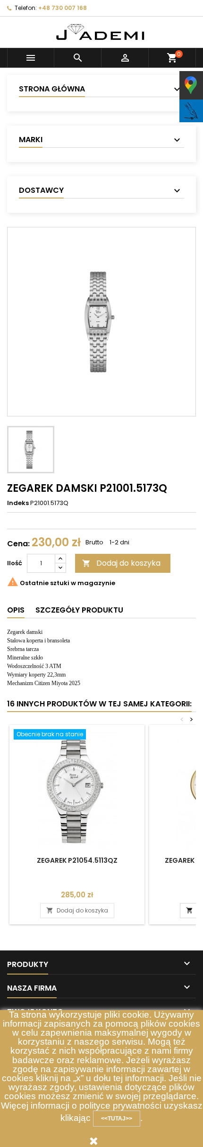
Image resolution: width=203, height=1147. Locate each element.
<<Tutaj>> (116, 1118)
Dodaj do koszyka (121, 563)
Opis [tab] (16, 610)
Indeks (18, 503)
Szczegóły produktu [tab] (79, 610)
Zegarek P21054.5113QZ (77, 860)
